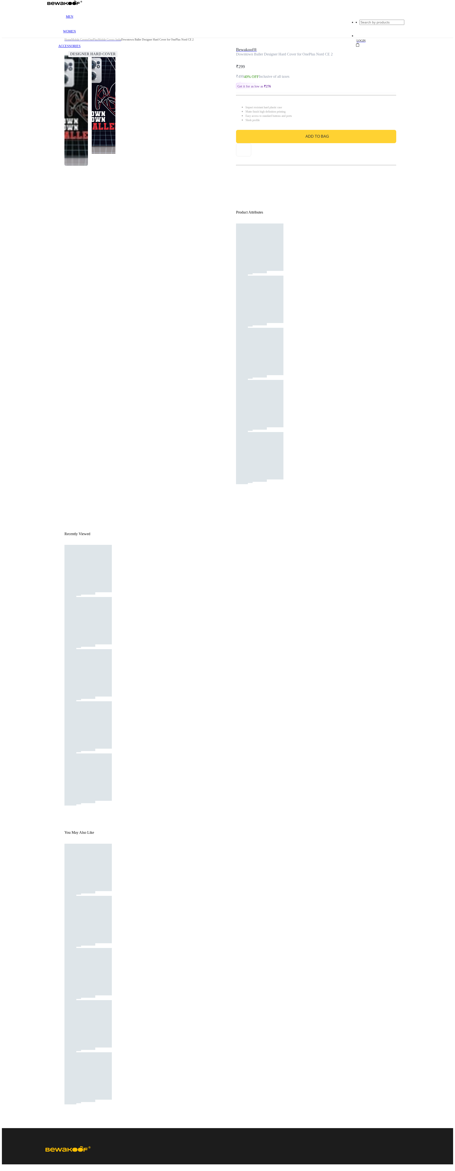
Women (69, 31)
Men (69, 16)
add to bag (317, 136)
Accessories (69, 46)
